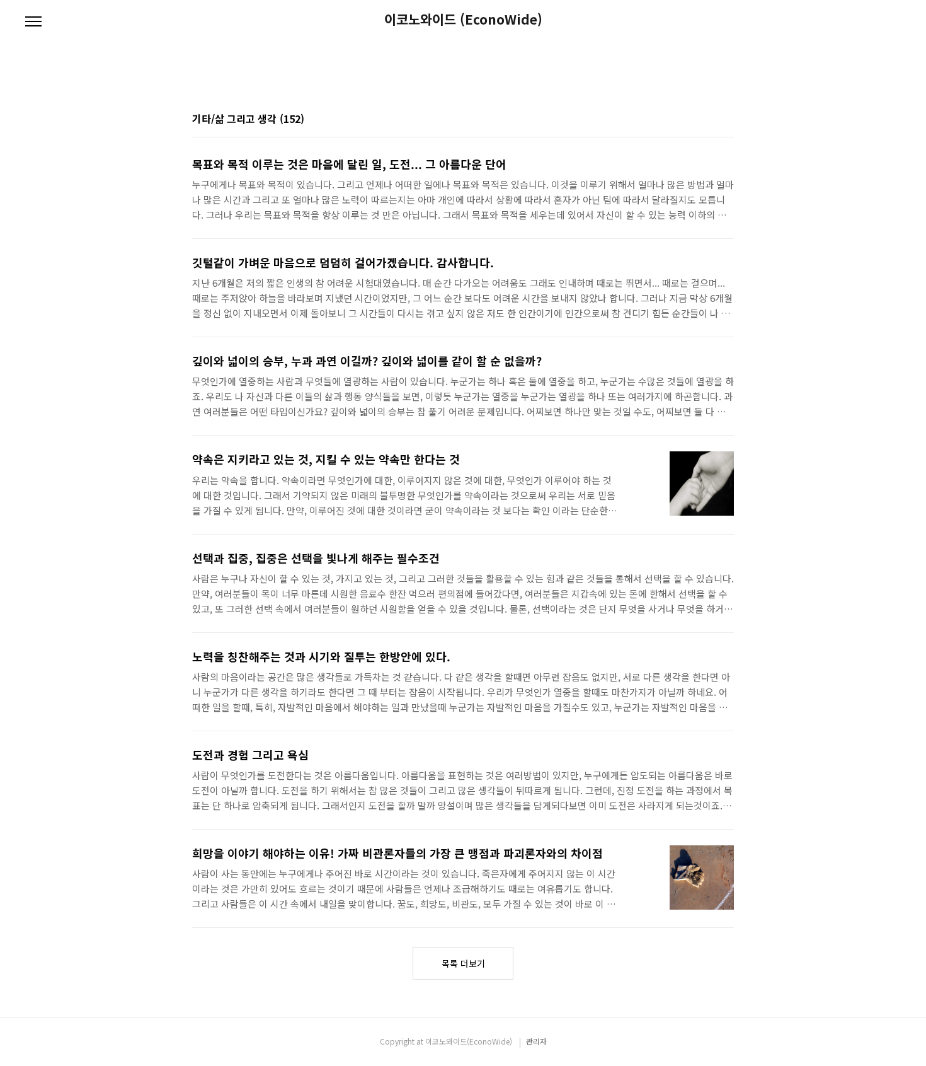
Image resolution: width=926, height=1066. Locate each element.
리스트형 (726, 119)
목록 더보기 (463, 963)
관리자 (536, 1041)
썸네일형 (708, 119)
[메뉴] (33, 22)
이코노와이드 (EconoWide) (463, 19)
